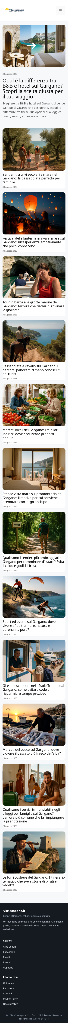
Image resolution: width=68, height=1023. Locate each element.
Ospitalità (8, 967)
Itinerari (7, 962)
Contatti (7, 993)
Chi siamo (8, 983)
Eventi (6, 957)
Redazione (8, 988)
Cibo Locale (9, 946)
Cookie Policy (10, 1004)
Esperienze (9, 952)
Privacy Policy (10, 998)
